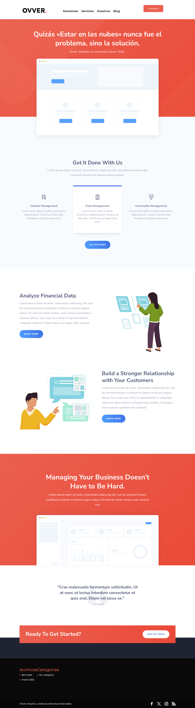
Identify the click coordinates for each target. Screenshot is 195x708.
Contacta (153, 8)
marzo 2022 (28, 679)
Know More (31, 334)
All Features (97, 244)
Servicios (87, 11)
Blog (116, 11)
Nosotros (103, 11)
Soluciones (70, 11)
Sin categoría (46, 675)
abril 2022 (27, 675)
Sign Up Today (156, 634)
